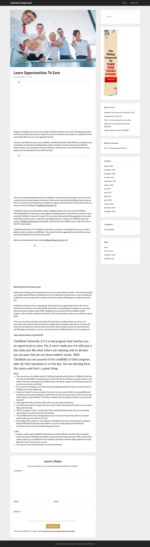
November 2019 (109, 211)
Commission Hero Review (118, 148)
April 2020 (107, 200)
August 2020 (108, 185)
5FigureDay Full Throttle (113, 116)
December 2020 (109, 170)
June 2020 (107, 192)
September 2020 (110, 181)
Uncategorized (109, 229)
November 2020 (109, 174)
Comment (18, 471)
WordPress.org (109, 259)
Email (57, 501)
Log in (106, 247)
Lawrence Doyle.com (21, 2)
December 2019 (109, 208)
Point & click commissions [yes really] (117, 120)
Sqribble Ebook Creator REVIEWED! (116, 130)
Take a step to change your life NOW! (28, 335)
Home (124, 3)
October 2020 (109, 177)
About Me (134, 3)
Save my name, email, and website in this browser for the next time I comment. (53, 521)
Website (17, 512)
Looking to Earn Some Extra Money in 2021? (119, 112)
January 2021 (108, 166)
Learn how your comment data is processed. (58, 531)
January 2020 (108, 204)
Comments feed (109, 255)
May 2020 (107, 196)
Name (17, 501)
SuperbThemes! (89, 544)
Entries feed (108, 251)
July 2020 (107, 189)
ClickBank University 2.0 (46, 205)
